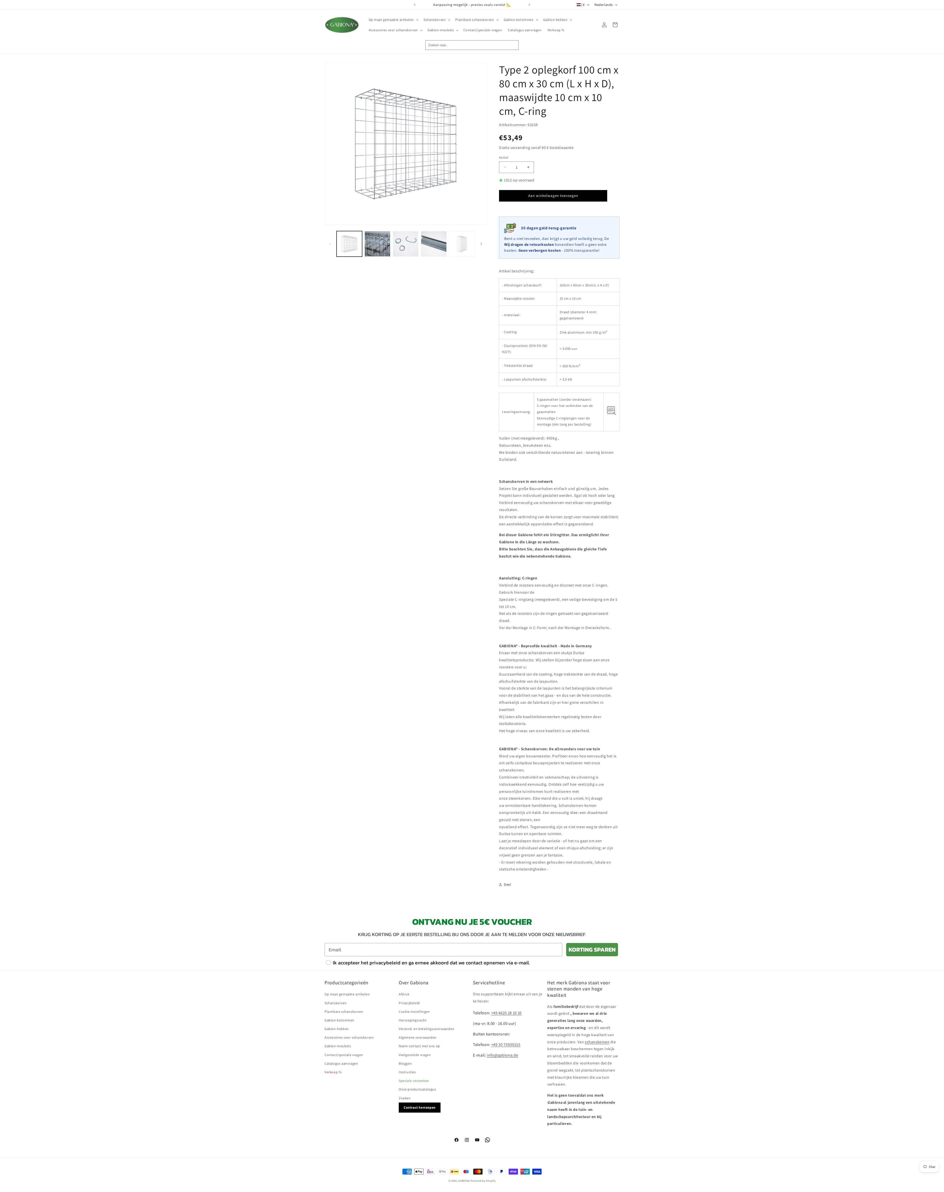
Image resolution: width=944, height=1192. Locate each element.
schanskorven (597, 1041)
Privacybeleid (409, 1003)
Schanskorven (335, 1003)
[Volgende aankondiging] (529, 4)
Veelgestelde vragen (415, 1054)
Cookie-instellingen (414, 1011)
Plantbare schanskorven (343, 1011)
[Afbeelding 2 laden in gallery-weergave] (377, 244)
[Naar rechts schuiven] (481, 243)
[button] (393, 20)
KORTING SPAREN (592, 949)
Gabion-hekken (336, 1028)
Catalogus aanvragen (341, 1063)
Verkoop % (332, 1072)
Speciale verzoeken (414, 1080)
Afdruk (404, 994)
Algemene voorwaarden (418, 1037)
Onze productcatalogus (417, 1089)
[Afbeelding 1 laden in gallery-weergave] (349, 244)
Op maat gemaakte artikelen (347, 994)
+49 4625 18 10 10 (506, 1012)
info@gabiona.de (502, 1055)
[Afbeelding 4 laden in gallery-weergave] (433, 244)
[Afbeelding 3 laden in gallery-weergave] (405, 244)
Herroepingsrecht (413, 1020)
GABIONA (464, 1180)
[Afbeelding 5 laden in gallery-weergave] (462, 244)
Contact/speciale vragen (343, 1054)
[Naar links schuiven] (329, 243)
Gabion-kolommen (339, 1020)
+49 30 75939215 (505, 1044)
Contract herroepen (420, 1107)
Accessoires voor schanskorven (349, 1037)
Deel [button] (507, 884)
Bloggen (405, 1063)
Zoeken (405, 1098)
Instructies (407, 1072)
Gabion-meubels (337, 1046)
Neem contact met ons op (419, 1046)
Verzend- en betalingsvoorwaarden (426, 1028)
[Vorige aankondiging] (414, 4)
